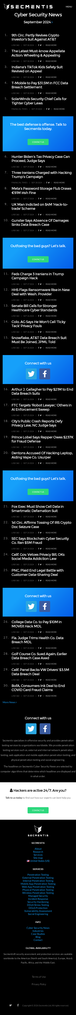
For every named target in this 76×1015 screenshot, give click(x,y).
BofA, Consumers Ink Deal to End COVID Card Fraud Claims (38, 688)
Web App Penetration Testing (38, 886)
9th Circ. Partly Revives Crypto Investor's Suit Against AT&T (35, 37)
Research (38, 851)
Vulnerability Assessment (38, 910)
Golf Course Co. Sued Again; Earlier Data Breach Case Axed (39, 656)
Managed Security (38, 895)
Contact (38, 939)
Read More (51, 45)
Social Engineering (38, 913)
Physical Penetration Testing (38, 889)
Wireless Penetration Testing (38, 892)
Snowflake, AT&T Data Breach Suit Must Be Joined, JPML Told (38, 340)
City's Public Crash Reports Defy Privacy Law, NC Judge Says (36, 423)
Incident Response (38, 898)
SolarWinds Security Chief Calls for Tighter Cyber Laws (38, 101)
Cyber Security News (38, 927)
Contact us (38, 142)
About (38, 848)
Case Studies (38, 933)
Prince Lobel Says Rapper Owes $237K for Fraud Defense (42, 439)
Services (38, 854)
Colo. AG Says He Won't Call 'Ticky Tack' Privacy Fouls (38, 324)
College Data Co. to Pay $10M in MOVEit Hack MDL (36, 624)
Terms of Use (39, 976)
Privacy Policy (39, 984)
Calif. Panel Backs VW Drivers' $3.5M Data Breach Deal (40, 672)
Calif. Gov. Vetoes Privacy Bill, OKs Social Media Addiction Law (38, 556)
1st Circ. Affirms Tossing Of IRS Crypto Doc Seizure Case (41, 524)
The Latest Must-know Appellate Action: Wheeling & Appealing (38, 53)
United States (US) (39, 860)
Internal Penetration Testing (38, 880)
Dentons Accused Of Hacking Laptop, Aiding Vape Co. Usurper (42, 455)
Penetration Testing (38, 874)
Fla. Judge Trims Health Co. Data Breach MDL (37, 640)
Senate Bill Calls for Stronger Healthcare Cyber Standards (34, 308)
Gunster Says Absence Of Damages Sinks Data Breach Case (40, 222)
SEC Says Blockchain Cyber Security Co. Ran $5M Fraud (40, 540)
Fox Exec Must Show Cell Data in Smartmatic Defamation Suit (37, 508)
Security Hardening (38, 901)
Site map (38, 857)
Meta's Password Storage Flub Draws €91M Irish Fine (41, 190)
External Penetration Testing (38, 877)
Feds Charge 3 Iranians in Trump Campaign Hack (37, 276)
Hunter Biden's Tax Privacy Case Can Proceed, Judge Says (40, 158)
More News (9, 702)
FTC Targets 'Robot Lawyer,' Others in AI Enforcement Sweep (41, 407)
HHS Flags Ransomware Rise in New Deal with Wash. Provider (40, 292)
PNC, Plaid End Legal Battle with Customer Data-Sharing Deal (37, 572)
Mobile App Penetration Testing (38, 883)
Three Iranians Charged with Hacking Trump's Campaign (41, 175)
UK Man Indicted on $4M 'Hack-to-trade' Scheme (39, 206)
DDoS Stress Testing (38, 904)
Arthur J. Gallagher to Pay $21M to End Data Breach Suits (42, 391)
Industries (38, 930)
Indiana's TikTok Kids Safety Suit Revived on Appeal (37, 69)
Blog (38, 936)
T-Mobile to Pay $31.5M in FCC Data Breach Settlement (39, 85)
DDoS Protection (38, 907)
